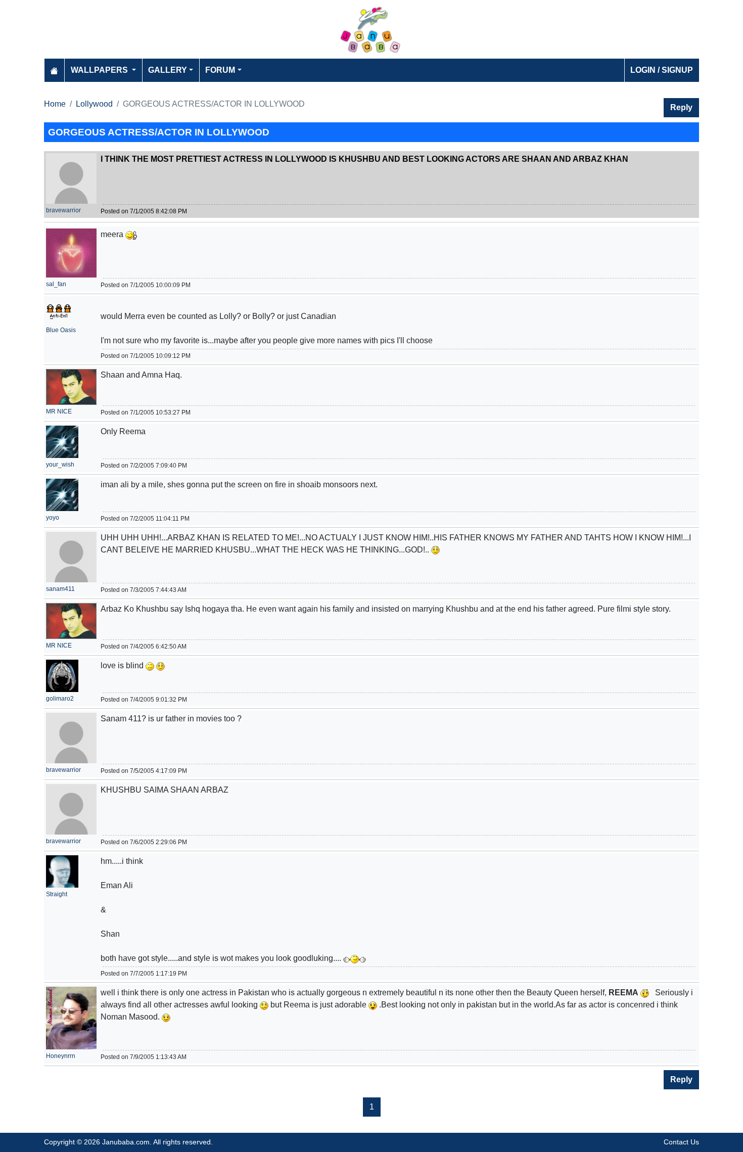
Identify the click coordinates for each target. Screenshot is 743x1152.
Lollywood (94, 104)
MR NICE (59, 411)
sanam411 (60, 588)
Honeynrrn (60, 1055)
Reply (681, 107)
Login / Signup (661, 70)
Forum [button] (220, 70)
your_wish (60, 464)
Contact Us (681, 1142)
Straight (56, 894)
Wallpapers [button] (100, 70)
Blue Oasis (61, 330)
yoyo (52, 517)
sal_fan (56, 284)
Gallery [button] (167, 70)
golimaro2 (60, 698)
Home (55, 104)
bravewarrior (63, 210)
